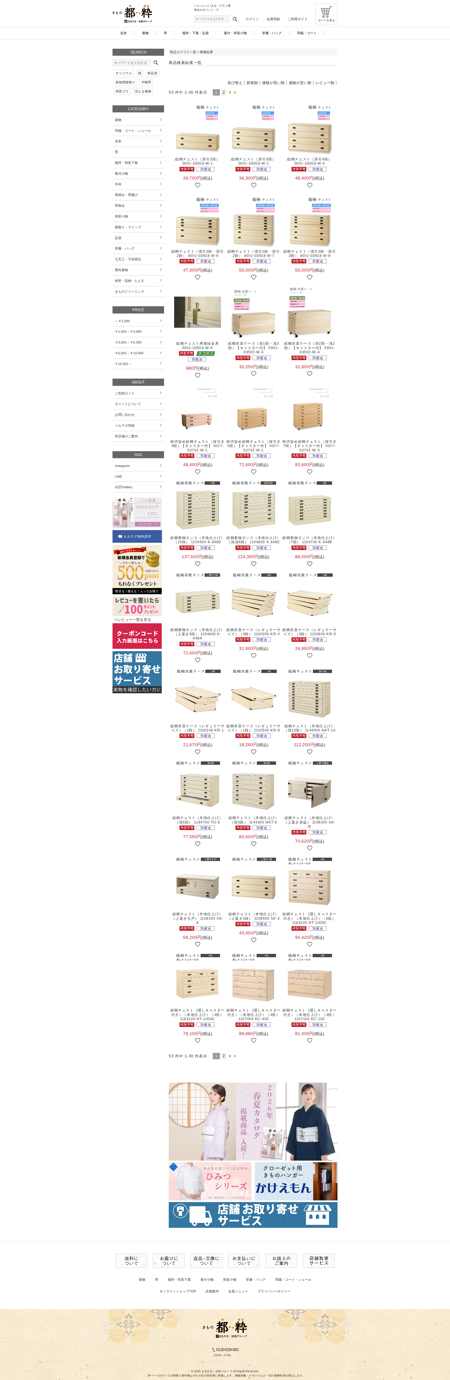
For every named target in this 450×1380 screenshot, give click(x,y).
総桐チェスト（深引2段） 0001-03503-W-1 (197, 161)
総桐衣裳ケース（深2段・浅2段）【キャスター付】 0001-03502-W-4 (309, 347)
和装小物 (229, 1279)
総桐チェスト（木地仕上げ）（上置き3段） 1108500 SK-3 (253, 916)
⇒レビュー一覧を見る (132, 620)
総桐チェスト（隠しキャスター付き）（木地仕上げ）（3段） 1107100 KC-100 (309, 1014)
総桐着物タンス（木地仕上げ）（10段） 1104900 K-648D (197, 540)
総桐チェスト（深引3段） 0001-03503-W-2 (253, 161)
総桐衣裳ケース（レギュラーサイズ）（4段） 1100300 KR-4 (253, 632)
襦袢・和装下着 (179, 1279)
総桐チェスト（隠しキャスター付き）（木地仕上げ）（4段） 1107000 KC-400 (253, 1014)
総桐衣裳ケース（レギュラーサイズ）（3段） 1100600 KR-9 (309, 632)
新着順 (252, 83)
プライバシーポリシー (274, 1291)
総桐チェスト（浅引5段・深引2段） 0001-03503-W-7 (253, 253)
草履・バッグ (256, 1279)
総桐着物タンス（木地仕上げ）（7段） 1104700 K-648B (309, 540)
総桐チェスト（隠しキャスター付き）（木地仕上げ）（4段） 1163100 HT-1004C (197, 1014)
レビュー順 (324, 83)
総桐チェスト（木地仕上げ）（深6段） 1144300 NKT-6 (254, 820)
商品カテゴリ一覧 (183, 52)
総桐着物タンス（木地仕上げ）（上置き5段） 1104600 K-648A (197, 634)
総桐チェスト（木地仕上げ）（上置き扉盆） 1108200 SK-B (310, 822)
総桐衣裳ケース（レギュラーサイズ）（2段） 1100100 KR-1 (197, 728)
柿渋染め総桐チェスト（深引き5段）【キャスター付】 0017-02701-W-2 (253, 445)
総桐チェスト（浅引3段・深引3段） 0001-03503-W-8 (309, 253)
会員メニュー (238, 1291)
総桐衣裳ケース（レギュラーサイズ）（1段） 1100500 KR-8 (253, 728)
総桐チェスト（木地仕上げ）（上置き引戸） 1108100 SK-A (198, 918)
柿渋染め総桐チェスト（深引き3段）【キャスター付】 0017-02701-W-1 (197, 445)
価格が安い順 (300, 83)
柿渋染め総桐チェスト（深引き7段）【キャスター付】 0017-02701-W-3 (309, 445)
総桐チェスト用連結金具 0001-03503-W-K (197, 345)
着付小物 (207, 1279)
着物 (142, 1279)
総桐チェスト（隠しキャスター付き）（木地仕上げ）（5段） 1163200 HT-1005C (309, 918)
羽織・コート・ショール (293, 1279)
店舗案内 (212, 1291)
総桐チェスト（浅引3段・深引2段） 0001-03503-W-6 (197, 253)
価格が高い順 (273, 83)
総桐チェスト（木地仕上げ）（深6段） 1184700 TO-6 (197, 820)
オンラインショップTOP (178, 1291)
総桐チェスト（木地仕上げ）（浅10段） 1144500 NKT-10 (309, 728)
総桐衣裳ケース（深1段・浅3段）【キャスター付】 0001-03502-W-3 (253, 347)
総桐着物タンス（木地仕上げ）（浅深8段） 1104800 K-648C (253, 540)
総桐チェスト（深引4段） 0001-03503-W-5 (309, 161)
